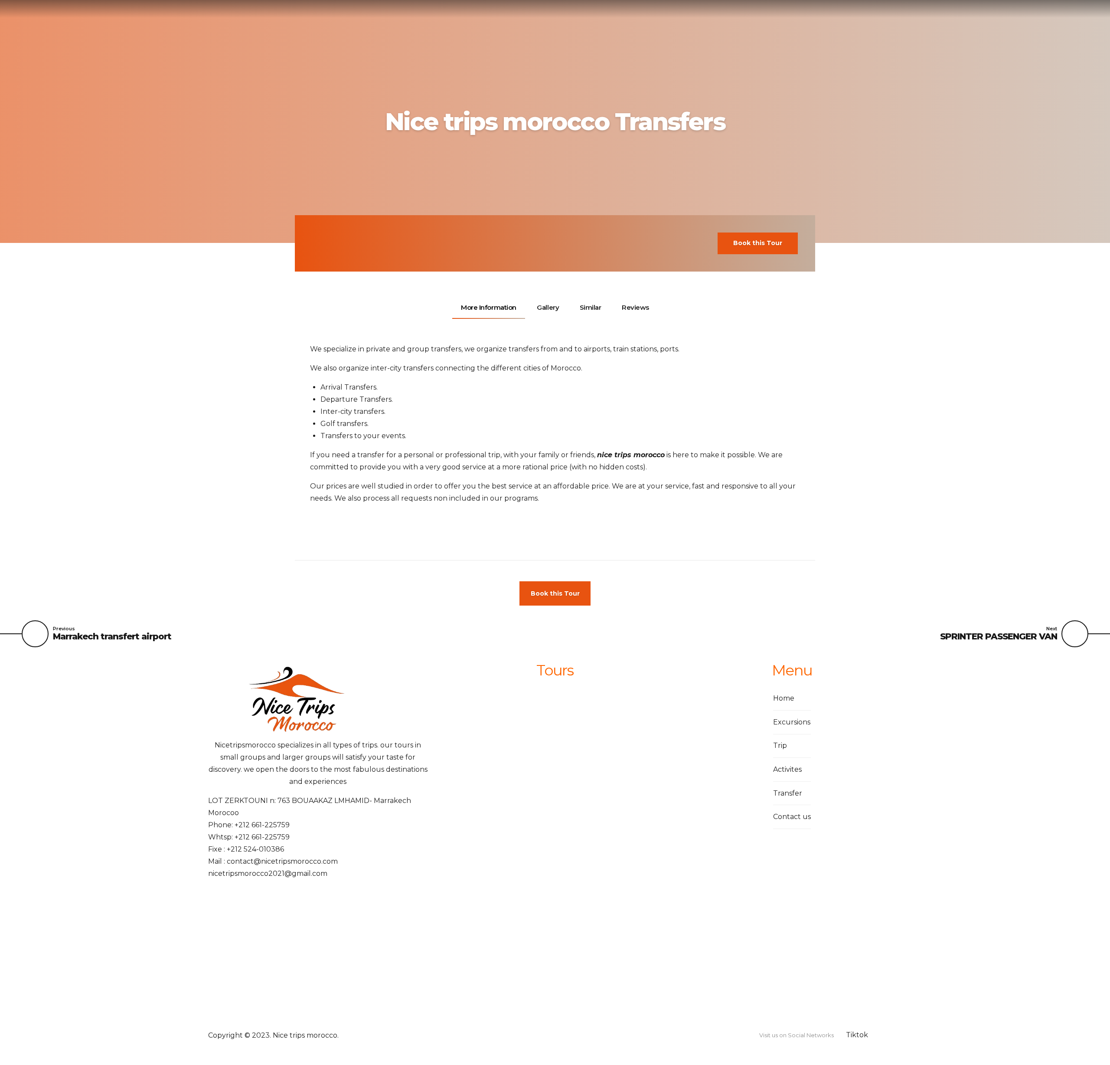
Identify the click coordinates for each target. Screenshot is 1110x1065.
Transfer (787, 793)
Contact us (792, 817)
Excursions (791, 722)
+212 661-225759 (262, 825)
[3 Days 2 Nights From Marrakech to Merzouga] (485, 907)
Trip (780, 745)
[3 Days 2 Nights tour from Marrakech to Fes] (485, 822)
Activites (787, 769)
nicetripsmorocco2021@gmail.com (267, 873)
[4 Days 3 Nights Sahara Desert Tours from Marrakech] (485, 737)
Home (783, 698)
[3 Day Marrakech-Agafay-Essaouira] (485, 991)
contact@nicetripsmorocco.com (282, 861)
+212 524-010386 (255, 849)
